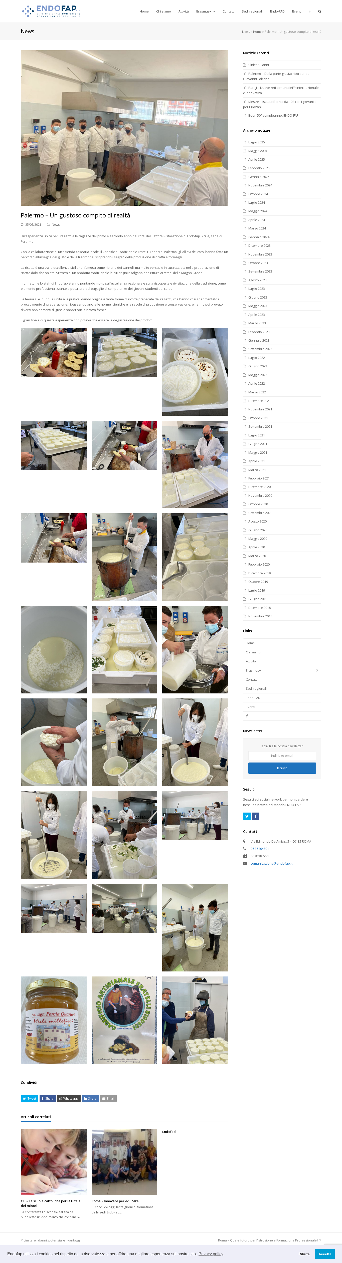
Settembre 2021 (260, 426)
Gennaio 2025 (258, 176)
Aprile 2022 (256, 383)
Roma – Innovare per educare (115, 1201)
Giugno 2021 (257, 443)
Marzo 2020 (257, 556)
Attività (251, 661)
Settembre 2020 (260, 513)
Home (257, 32)
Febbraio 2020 (259, 564)
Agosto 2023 (257, 280)
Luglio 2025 (256, 142)
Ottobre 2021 (258, 418)
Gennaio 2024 (258, 237)
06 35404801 (260, 848)
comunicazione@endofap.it (271, 863)
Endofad (169, 1131)
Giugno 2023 (257, 297)
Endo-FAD (253, 697)
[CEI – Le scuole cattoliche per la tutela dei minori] (54, 1162)
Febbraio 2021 (259, 478)
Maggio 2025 (257, 150)
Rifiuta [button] (304, 1254)
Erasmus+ (253, 670)
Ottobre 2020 (258, 504)
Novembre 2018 (260, 616)
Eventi (250, 706)
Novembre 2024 (260, 185)
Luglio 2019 (256, 590)
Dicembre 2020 (259, 486)
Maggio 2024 (257, 211)
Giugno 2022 (257, 366)
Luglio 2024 (256, 202)
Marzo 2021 (257, 469)
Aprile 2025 (256, 159)
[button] (29, 1098)
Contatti (252, 679)
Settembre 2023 (260, 271)
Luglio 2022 (256, 357)
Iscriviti (282, 768)
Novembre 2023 (260, 254)
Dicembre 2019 (259, 573)
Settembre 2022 (260, 349)
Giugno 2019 (257, 599)
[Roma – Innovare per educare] (124, 1162)
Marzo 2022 (257, 392)
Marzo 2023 (257, 323)
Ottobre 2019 (258, 581)
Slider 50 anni (258, 65)
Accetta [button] (324, 1254)
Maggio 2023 (257, 306)
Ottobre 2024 (258, 194)
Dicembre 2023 (259, 245)
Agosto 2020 (257, 521)
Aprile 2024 (256, 219)
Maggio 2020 (257, 538)
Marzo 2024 (257, 228)
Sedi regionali (256, 688)
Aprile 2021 (256, 461)
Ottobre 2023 (258, 263)
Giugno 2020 (257, 530)
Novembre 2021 (260, 409)
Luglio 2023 (256, 288)
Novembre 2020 (260, 495)
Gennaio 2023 (258, 340)
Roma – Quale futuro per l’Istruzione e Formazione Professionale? (268, 1240)
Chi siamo (253, 652)
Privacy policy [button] (211, 1254)
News (246, 32)
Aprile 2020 (256, 547)
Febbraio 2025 (259, 168)
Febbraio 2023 (259, 332)
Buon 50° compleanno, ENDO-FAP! (273, 115)
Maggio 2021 (257, 452)
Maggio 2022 (257, 375)
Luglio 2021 (256, 435)
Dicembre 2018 (259, 607)
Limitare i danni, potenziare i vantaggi (52, 1240)
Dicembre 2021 (259, 400)
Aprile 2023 (256, 314)
